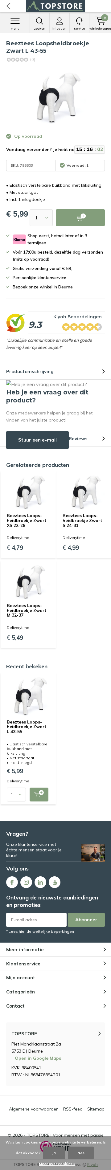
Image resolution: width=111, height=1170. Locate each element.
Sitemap (96, 1109)
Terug (8, 6)
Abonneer (86, 920)
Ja (54, 1153)
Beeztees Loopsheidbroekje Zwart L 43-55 (26, 726)
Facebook (12, 882)
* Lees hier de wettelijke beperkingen (40, 931)
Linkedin (40, 882)
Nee (80, 1153)
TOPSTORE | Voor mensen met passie (65, 1135)
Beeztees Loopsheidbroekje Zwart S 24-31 (82, 520)
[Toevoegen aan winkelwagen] (39, 794)
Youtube (54, 882)
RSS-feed (73, 1109)
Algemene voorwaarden (34, 1109)
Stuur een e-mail (37, 440)
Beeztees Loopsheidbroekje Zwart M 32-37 (26, 610)
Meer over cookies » (57, 1163)
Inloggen (59, 28)
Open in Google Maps (38, 1058)
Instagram (26, 882)
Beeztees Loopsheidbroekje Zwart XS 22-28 (26, 520)
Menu (15, 28)
